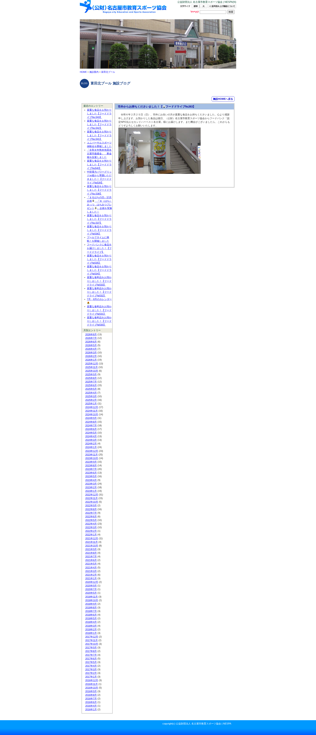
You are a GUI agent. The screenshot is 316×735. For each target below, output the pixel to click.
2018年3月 (91, 626)
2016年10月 (91, 687)
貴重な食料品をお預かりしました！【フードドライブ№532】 (99, 292)
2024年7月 (91, 425)
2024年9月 (91, 418)
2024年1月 (91, 447)
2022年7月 (91, 513)
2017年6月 (91, 658)
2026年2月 (91, 356)
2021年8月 (91, 553)
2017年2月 (91, 673)
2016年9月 (91, 691)
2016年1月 (91, 709)
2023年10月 (91, 458)
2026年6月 (91, 341)
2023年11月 (91, 454)
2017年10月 (91, 644)
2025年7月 (91, 381)
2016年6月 (91, 702)
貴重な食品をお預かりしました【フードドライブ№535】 (99, 259)
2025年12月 (91, 363)
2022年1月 (91, 534)
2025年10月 (91, 371)
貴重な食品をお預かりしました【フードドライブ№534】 (99, 270)
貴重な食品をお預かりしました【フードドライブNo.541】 (99, 135)
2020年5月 (91, 593)
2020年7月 (91, 589)
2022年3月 (91, 527)
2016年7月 (91, 698)
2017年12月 (91, 636)
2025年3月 (91, 396)
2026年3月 (91, 352)
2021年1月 (91, 578)
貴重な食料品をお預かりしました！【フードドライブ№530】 (99, 321)
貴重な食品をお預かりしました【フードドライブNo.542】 (99, 124)
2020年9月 (91, 585)
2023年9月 (91, 462)
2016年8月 (91, 695)
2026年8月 (91, 334)
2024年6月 (91, 429)
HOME (83, 72)
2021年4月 (91, 567)
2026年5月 (91, 345)
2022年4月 (91, 523)
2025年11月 (91, 367)
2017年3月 (91, 669)
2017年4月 (91, 666)
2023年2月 (91, 487)
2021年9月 (91, 549)
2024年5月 (91, 432)
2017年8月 (91, 651)
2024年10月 (91, 414)
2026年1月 (91, 360)
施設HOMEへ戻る (223, 98)
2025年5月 (91, 389)
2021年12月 (91, 538)
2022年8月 (91, 509)
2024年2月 (91, 443)
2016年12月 (91, 680)
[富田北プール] (123, 9)
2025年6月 (91, 385)
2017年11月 (91, 640)
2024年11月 (91, 411)
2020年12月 (91, 582)
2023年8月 (91, 465)
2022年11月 (91, 498)
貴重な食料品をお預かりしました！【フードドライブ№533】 (99, 281)
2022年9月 (91, 505)
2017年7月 (91, 655)
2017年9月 (91, 647)
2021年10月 (91, 545)
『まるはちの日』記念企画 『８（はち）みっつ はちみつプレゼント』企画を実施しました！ (99, 204)
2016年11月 (91, 684)
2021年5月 (91, 563)
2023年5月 (91, 476)
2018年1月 (91, 633)
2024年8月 (91, 422)
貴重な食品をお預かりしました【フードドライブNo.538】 (99, 190)
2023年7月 (91, 469)
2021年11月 (91, 542)
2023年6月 (91, 472)
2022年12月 (91, 494)
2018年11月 (91, 596)
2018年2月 (91, 629)
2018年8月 (91, 607)
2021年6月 (91, 560)
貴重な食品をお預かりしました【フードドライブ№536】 (99, 230)
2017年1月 (91, 676)
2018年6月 (91, 615)
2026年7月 (91, 338)
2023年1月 (91, 491)
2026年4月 (91, 349)
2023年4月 (91, 480)
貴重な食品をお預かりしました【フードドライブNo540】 (99, 164)
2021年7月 (91, 556)
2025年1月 (91, 403)
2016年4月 (91, 706)
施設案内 (94, 72)
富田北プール (108, 72)
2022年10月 (91, 502)
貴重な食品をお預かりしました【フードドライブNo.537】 (99, 219)
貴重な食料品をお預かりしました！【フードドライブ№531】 (99, 310)
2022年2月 (91, 531)
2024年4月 (91, 436)
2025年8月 (91, 378)
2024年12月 (91, 407)
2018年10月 (91, 600)
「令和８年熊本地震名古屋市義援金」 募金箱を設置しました (99, 154)
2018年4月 (91, 622)
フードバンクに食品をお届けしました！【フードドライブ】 (99, 248)
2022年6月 (91, 516)
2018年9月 (91, 604)
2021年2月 (91, 575)
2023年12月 (91, 451)
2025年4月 (91, 392)
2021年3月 (91, 571)
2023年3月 (91, 483)
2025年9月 (91, 374)
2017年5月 (91, 662)
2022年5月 (91, 520)
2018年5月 (91, 618)
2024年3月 (91, 440)
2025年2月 (91, 400)
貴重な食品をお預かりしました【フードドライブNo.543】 (99, 114)
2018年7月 (91, 611)
